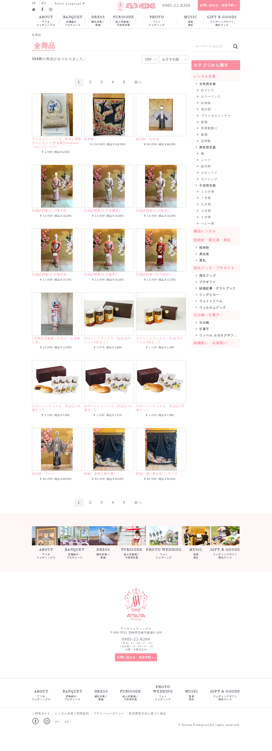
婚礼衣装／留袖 (98, 20)
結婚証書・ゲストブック (217, 288)
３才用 (205, 210)
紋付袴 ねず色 (147, 139)
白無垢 (205, 103)
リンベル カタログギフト (217, 335)
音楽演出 (190, 20)
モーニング (209, 179)
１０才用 (207, 191)
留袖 (204, 134)
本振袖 (89, 139)
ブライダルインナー (215, 115)
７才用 (205, 198)
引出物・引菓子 (207, 315)
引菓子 (203, 329)
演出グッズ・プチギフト (214, 268)
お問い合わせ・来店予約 (217, 5)
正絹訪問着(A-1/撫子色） (51, 210)
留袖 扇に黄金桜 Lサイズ (157, 473)
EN (43, 3)
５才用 (205, 204)
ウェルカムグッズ (212, 307)
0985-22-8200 (176, 5)
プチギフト (207, 282)
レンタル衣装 (205, 76)
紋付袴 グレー (43, 473)
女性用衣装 (207, 84)
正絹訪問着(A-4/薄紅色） (51, 274)
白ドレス (207, 90)
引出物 (203, 322)
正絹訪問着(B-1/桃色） (101, 274)
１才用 (205, 217)
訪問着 (205, 141)
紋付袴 (205, 166)
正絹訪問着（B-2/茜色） (154, 274)
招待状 (203, 247)
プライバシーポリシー (109, 713)
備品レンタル (205, 231)
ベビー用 (207, 223)
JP (34, 3)
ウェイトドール (210, 301)
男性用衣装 (207, 147)
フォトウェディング (157, 20)
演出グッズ (207, 275)
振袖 (204, 122)
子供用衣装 (207, 185)
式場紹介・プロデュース (73, 20)
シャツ (205, 160)
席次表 (203, 254)
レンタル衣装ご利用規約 (72, 713)
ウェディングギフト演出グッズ (222, 20)
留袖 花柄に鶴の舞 (99, 473)
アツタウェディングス (46, 20)
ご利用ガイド (41, 713)
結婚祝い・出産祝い (210, 343)
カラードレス (210, 96)
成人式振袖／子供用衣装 (123, 20)
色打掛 (205, 109)
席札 (202, 260)
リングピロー (208, 294)
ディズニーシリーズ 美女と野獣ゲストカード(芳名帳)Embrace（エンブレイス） (57, 142)
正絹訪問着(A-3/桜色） (153, 210)
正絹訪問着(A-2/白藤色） (103, 210)
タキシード (209, 172)
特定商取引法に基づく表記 (147, 713)
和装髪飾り (209, 128)
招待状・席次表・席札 (212, 240)
